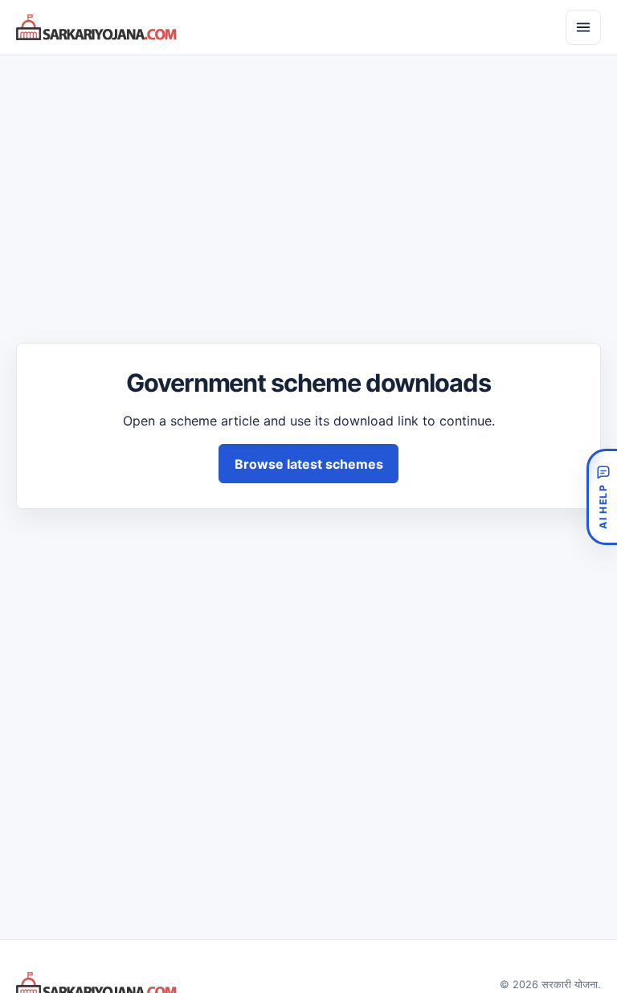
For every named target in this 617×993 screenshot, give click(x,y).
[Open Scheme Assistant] (601, 497)
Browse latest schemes (309, 464)
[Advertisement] (308, 183)
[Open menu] (583, 27)
